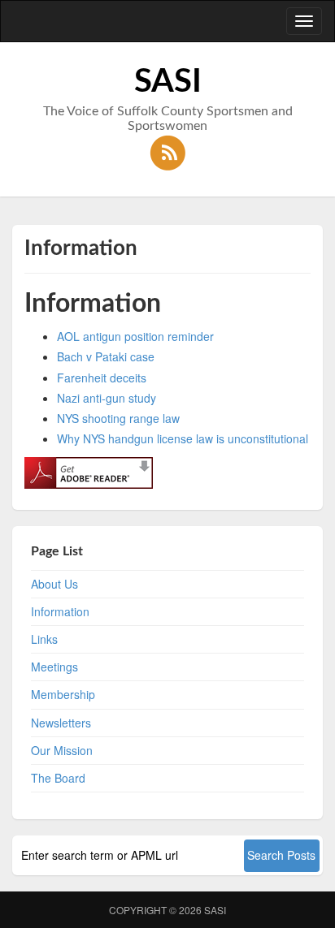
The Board (58, 778)
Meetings (54, 666)
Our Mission (62, 750)
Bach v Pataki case (105, 356)
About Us (54, 584)
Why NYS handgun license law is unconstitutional (182, 438)
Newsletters (61, 722)
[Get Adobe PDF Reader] (88, 472)
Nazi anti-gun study (106, 398)
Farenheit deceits (101, 377)
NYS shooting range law (118, 418)
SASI (215, 910)
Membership (63, 694)
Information (60, 611)
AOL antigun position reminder (135, 336)
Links (44, 639)
